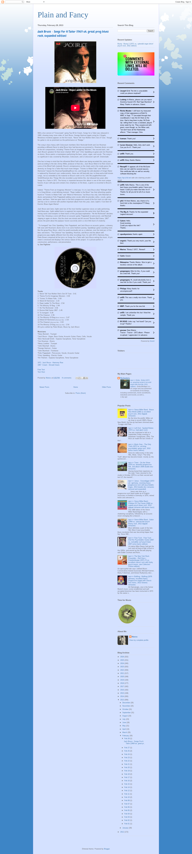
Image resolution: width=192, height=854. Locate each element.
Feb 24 (127, 754)
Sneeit (152, 341)
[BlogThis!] (79, 378)
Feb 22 (127, 761)
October (125, 709)
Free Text (41, 370)
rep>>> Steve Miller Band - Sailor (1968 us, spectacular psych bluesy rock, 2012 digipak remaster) (141, 523)
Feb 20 (127, 767)
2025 (122, 660)
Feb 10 (127, 797)
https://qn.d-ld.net (124, 178)
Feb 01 (127, 824)
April (124, 729)
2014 (122, 696)
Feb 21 (127, 764)
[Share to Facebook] (84, 378)
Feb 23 (127, 758)
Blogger (107, 849)
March (125, 732)
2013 (122, 700)
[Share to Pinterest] (87, 378)
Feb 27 (127, 748)
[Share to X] (82, 378)
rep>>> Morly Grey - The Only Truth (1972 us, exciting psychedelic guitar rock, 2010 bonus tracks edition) (139, 447)
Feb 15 (127, 784)
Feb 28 (127, 738)
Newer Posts (44, 387)
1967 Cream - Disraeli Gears (49, 365)
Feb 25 (127, 751)
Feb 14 (127, 787)
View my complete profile (138, 640)
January (125, 828)
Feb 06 (127, 807)
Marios (134, 637)
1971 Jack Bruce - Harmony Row (50, 363)
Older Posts (106, 387)
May (124, 726)
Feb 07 (127, 804)
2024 (122, 663)
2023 (122, 667)
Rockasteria (125, 378)
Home (75, 387)
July (124, 719)
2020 (122, 677)
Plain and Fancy (63, 14)
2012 (122, 832)
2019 (122, 680)
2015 (122, 693)
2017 (122, 686)
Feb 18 (127, 774)
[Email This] (77, 378)
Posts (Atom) (81, 393)
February (126, 736)
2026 (122, 657)
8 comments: (67, 378)
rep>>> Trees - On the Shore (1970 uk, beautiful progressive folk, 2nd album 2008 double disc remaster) (140, 466)
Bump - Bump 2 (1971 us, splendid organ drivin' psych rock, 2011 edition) (135, 45)
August (125, 716)
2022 (122, 670)
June (124, 722)
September (126, 713)
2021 (122, 673)
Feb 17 (127, 777)
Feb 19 (127, 771)
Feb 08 (127, 800)
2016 (122, 690)
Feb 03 (127, 817)
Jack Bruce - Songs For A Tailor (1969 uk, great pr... (134, 742)
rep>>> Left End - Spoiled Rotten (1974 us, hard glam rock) (140, 429)
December (126, 703)
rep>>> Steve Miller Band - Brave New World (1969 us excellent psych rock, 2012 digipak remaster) (141, 413)
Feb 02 (127, 820)
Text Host (41, 372)
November (126, 706)
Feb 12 (127, 791)
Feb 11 (127, 794)
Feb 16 (127, 781)
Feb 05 (127, 810)
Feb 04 (127, 814)
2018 (122, 683)
